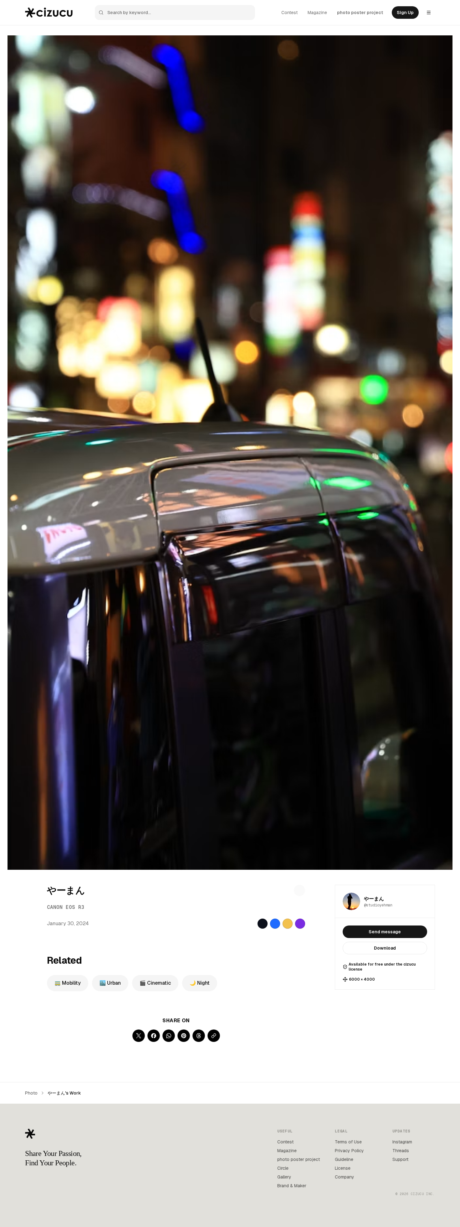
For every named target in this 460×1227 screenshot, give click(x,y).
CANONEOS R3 (65, 907)
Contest (289, 12)
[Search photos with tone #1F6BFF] (275, 924)
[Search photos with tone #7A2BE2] (300, 924)
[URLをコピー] (213, 1035)
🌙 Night (200, 983)
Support (400, 1159)
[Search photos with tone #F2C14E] (288, 924)
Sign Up (405, 12)
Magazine (317, 12)
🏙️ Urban (110, 983)
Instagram (402, 1142)
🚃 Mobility (67, 983)
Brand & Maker (291, 1185)
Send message (385, 932)
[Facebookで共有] (153, 1035)
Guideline (344, 1159)
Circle (283, 1168)
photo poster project (360, 12)
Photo (31, 1093)
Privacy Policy (349, 1150)
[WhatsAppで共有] (168, 1035)
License (342, 1168)
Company (344, 1177)
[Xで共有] (138, 1035)
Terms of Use (348, 1142)
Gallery (284, 1177)
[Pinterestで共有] (183, 1035)
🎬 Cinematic (155, 983)
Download (385, 948)
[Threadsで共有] (198, 1035)
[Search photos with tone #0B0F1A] (263, 924)
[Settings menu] (428, 12)
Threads (400, 1150)
